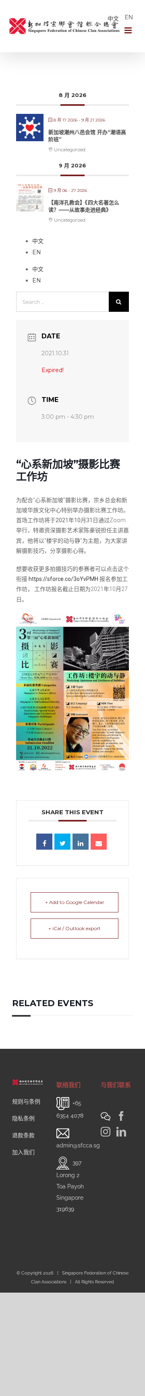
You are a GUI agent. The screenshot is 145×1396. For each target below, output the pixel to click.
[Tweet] (62, 842)
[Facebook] (121, 1116)
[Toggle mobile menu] (128, 30)
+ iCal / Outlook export (74, 928)
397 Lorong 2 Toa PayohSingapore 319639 (70, 1185)
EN (129, 17)
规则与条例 (26, 1101)
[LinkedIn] (121, 1132)
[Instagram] (105, 1132)
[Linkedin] (80, 842)
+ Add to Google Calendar (74, 902)
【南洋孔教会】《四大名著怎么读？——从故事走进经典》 (83, 206)
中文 (113, 18)
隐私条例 (23, 1118)
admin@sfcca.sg (78, 1145)
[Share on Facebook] (44, 842)
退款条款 (23, 1135)
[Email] (99, 842)
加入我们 (23, 1152)
